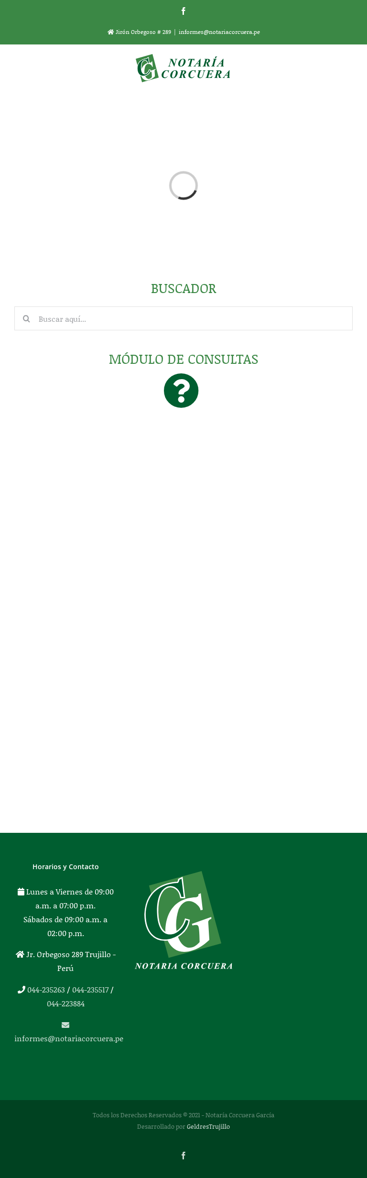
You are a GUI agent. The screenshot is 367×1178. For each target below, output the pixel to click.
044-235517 (90, 989)
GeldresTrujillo (208, 1126)
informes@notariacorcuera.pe (219, 32)
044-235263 (46, 989)
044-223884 (66, 1003)
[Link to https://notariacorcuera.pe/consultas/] (181, 390)
